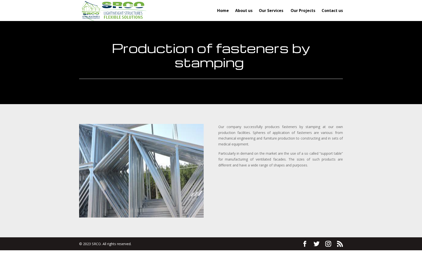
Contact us (332, 11)
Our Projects (303, 11)
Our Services (271, 11)
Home (223, 11)
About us (244, 11)
